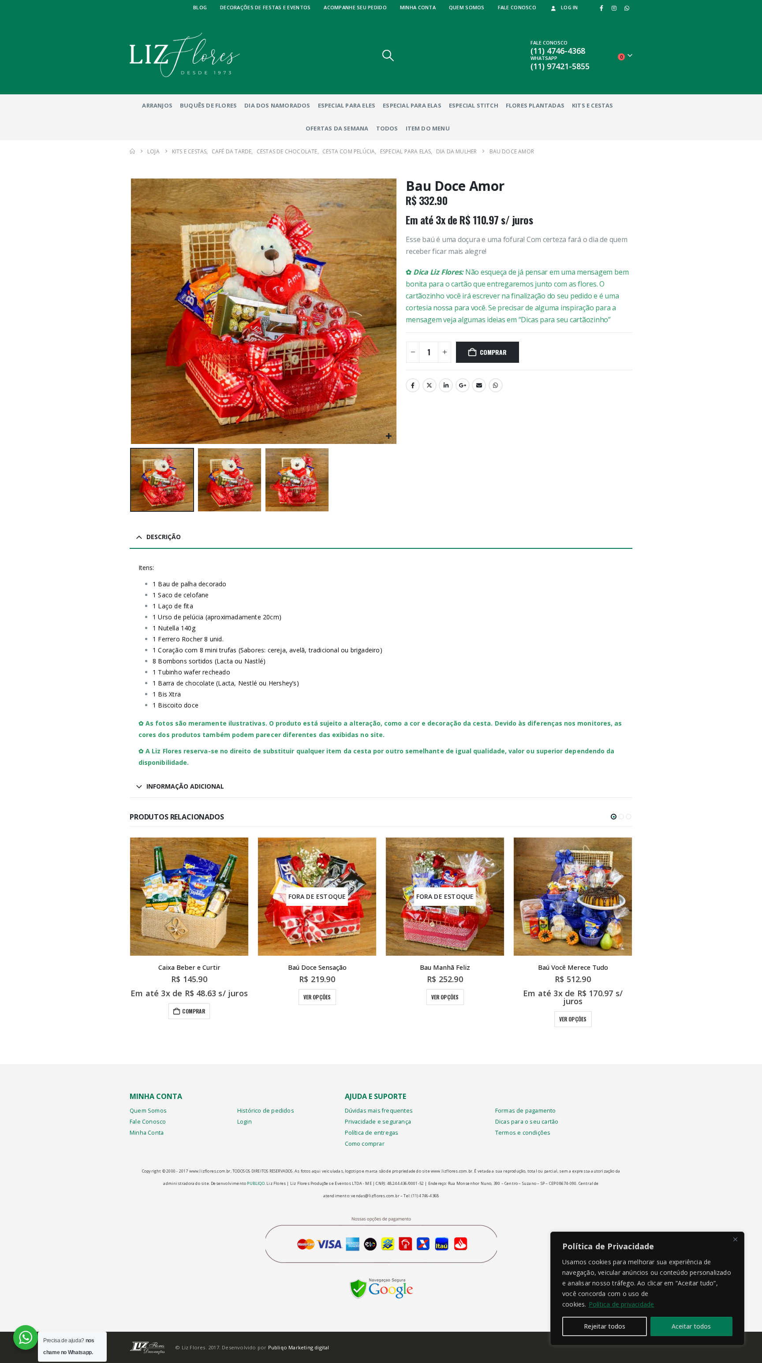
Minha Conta (147, 1132)
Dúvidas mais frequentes (379, 1110)
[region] (647, 1288)
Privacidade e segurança (378, 1121)
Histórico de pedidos (265, 1110)
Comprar (493, 352)
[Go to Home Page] (132, 151)
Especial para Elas (412, 105)
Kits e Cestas (592, 105)
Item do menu (428, 128)
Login (244, 1121)
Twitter (429, 385)
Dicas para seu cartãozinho (564, 319)
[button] (388, 55)
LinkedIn (446, 385)
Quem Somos (148, 1110)
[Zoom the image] (381, 1284)
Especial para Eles (347, 105)
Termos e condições (523, 1132)
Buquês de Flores (208, 105)
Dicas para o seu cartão (527, 1121)
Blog (200, 7)
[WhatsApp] (626, 8)
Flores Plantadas (535, 105)
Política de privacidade (621, 1304)
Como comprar (365, 1143)
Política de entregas (372, 1132)
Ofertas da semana (337, 128)
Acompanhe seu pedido (355, 7)
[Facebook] (601, 8)
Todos (387, 128)
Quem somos (467, 7)
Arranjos (157, 105)
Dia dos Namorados (277, 105)
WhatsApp (496, 385)
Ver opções (317, 997)
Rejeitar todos (604, 1326)
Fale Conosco (148, 1121)
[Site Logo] (185, 54)
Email (479, 385)
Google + (463, 385)
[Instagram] (614, 8)
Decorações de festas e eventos (265, 7)
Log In (569, 7)
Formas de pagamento (525, 1110)
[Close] (735, 1239)
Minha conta (418, 7)
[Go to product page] (189, 897)
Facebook (413, 385)
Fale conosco (517, 7)
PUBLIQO (255, 1183)
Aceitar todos (691, 1326)
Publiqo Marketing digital (298, 1347)
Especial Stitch (473, 105)
